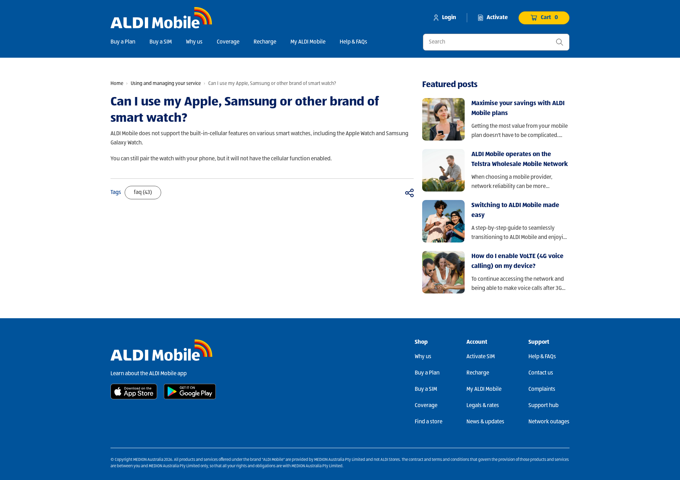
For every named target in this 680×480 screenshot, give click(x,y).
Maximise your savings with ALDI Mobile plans (518, 108)
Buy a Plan (122, 42)
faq (143, 192)
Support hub (543, 405)
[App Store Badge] (133, 391)
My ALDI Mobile (307, 42)
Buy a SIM (160, 42)
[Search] (559, 42)
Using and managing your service (166, 83)
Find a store (428, 422)
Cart (549, 18)
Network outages (549, 422)
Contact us (540, 373)
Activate (497, 18)
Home (116, 83)
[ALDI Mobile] (161, 18)
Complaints (541, 389)
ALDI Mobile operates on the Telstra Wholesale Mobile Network (519, 159)
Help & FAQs (353, 42)
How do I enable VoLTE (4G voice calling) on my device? (517, 261)
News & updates (485, 422)
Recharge (265, 42)
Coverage (228, 42)
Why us (194, 42)
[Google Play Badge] (190, 391)
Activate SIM (480, 357)
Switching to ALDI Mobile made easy (515, 210)
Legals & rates (482, 405)
